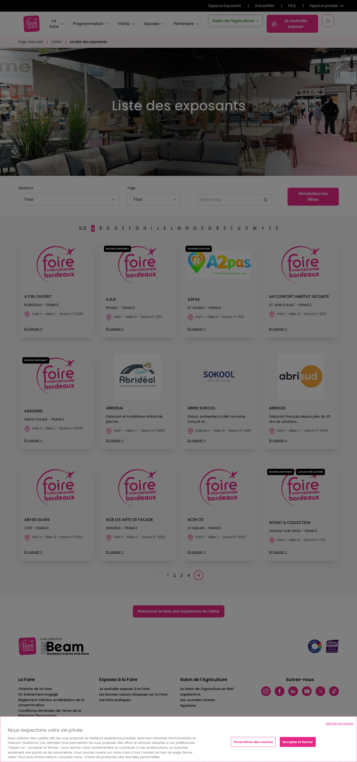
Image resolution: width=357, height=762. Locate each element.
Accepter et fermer (297, 741)
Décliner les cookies (339, 723)
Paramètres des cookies (253, 741)
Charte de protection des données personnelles (122, 757)
